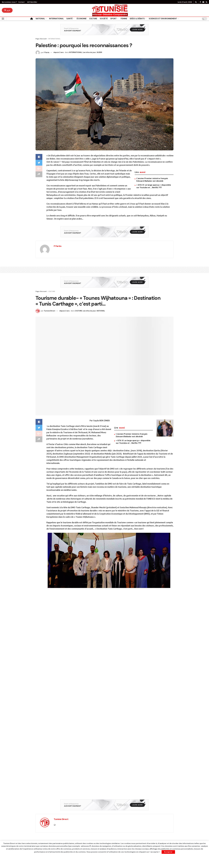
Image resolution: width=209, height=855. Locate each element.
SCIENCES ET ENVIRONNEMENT (163, 18)
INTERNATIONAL (56, 18)
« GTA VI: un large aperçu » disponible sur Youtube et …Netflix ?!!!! (153, 186)
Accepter (168, 852)
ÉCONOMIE (81, 18)
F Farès (46, 52)
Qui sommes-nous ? (9, 2)
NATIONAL (40, 18)
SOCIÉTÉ (104, 18)
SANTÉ (69, 18)
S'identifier (33, 2)
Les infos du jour (89, 52)
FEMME (124, 18)
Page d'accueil (41, 39)
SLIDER (99, 52)
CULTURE (93, 18)
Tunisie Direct (49, 311)
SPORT (113, 18)
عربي (8, 10)
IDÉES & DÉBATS (137, 18)
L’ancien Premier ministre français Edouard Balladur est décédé (152, 179)
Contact (21, 2)
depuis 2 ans (58, 52)
